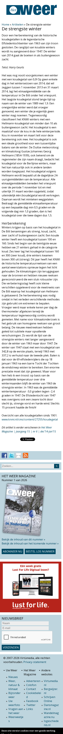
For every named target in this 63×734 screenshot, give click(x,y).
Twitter (30, 705)
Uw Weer (11, 670)
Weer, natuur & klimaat (14, 685)
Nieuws (13, 677)
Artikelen (17, 24)
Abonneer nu (12, 551)
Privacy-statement (34, 662)
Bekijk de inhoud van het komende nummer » (30, 543)
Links (29, 709)
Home (5, 24)
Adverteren (33, 681)
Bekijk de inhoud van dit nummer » (23, 539)
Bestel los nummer (40, 551)
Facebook (32, 701)
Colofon (31, 685)
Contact (31, 689)
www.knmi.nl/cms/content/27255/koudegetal (30, 419)
